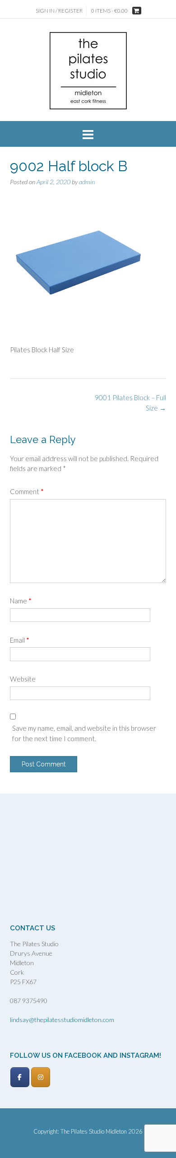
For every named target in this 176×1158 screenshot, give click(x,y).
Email (19, 640)
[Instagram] (40, 1077)
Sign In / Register (59, 10)
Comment (27, 491)
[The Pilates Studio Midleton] (88, 71)
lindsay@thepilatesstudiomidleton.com (62, 1019)
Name (21, 601)
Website (23, 679)
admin (87, 182)
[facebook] (19, 1077)
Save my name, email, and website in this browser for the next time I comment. (84, 733)
